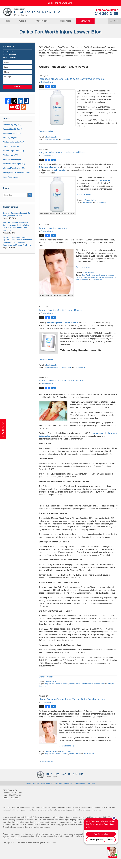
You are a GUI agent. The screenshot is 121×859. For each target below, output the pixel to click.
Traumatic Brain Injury (14, 164)
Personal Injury (51, 751)
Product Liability (51, 137)
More (116, 21)
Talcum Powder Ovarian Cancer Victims (61, 380)
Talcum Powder (67, 139)
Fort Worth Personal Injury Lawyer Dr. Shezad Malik (36, 843)
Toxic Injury (10, 138)
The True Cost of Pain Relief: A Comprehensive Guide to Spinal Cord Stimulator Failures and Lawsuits (16, 226)
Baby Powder (87, 202)
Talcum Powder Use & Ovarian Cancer (60, 310)
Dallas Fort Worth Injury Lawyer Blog (31, 12)
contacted (56, 810)
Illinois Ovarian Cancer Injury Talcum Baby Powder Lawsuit (72, 699)
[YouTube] (12, 107)
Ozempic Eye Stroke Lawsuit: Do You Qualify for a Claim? (16, 214)
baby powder (60, 170)
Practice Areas (65, 21)
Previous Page (47, 761)
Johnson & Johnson (51, 139)
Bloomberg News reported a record (62, 323)
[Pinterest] (17, 107)
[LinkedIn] (20, 101)
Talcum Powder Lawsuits (53, 228)
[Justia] (26, 101)
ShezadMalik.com (9, 827)
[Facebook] (8, 101)
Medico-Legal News (13, 151)
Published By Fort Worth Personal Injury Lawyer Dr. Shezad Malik (106, 12)
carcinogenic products (99, 275)
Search (30, 195)
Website (22, 21)
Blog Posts (91, 783)
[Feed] (23, 107)
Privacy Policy (46, 783)
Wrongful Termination (14, 168)
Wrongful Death (12, 133)
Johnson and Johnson (49, 167)
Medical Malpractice (13, 142)
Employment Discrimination (16, 172)
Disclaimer (58, 783)
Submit (17, 87)
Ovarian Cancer (110, 277)
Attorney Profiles (42, 21)
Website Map (80, 783)
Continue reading (46, 131)
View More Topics (10, 177)
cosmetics (86, 277)
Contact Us (85, 21)
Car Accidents (11, 146)
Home (7, 21)
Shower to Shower (82, 280)
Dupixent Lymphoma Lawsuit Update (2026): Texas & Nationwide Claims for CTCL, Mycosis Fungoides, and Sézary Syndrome (17, 241)
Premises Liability (12, 159)
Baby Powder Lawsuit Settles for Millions (62, 152)
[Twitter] (14, 101)
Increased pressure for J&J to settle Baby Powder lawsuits (72, 79)
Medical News (10, 155)
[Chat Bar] (60, 3)
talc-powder (104, 180)
